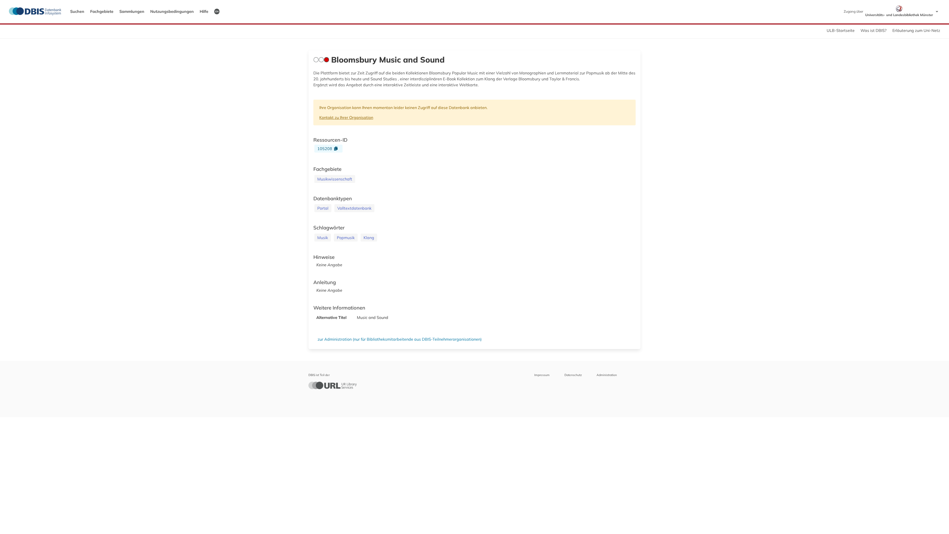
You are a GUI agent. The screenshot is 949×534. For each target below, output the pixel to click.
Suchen (77, 11)
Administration (607, 375)
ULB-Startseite (841, 30)
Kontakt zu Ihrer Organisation (346, 117)
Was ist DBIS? (873, 30)
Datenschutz (573, 375)
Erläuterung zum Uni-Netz (916, 30)
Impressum (542, 375)
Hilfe (204, 11)
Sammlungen (131, 11)
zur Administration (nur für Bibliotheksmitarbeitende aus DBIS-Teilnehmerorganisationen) (400, 339)
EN (216, 11)
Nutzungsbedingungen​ (172, 11)
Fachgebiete (101, 11)
